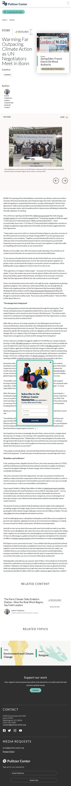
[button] (34, 397)
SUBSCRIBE (35, 420)
